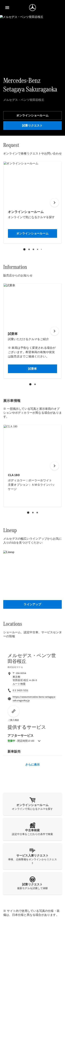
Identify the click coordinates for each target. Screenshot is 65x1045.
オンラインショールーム (32, 115)
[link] (19, 684)
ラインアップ (32, 604)
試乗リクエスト (32, 125)
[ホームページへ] (32, 7)
